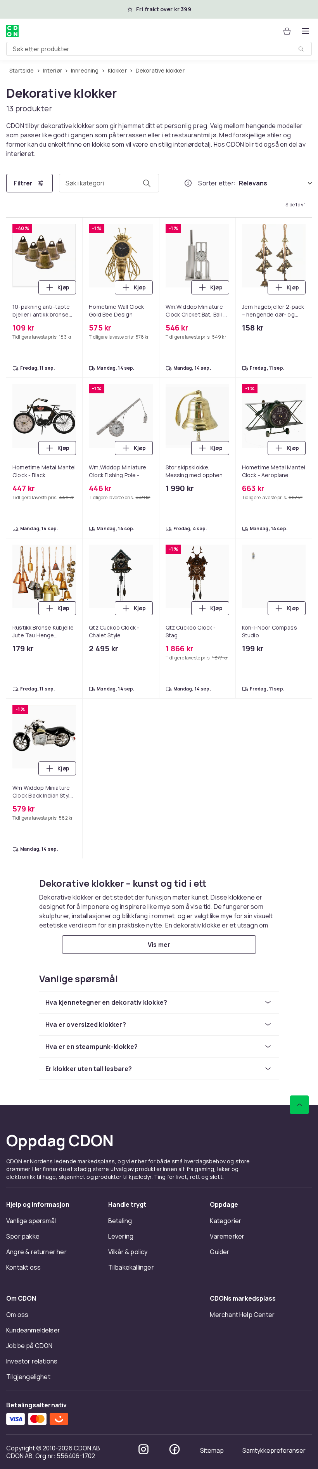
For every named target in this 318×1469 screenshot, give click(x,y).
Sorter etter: (217, 183)
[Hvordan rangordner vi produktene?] (188, 183)
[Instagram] (143, 1449)
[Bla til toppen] (299, 1104)
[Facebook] (174, 1449)
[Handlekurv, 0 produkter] (287, 31)
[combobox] (159, 49)
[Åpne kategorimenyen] (305, 31)
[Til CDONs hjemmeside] (12, 31)
